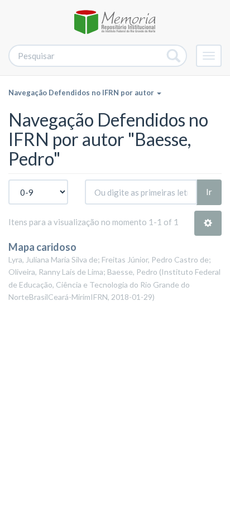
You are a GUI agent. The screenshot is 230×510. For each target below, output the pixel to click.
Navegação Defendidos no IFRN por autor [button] (82, 92)
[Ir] (174, 56)
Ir (209, 192)
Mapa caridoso (42, 247)
